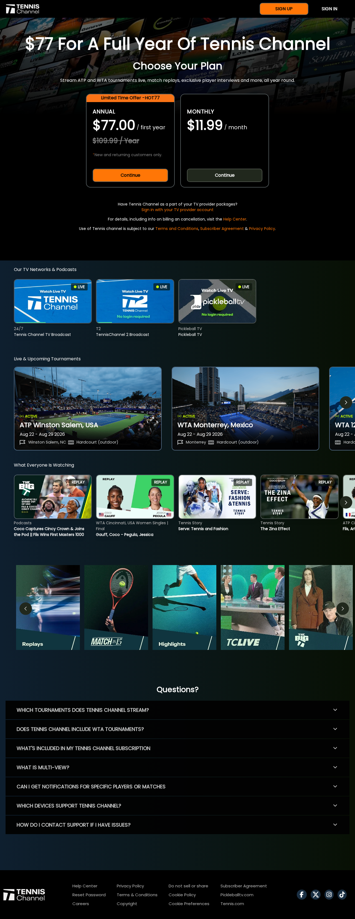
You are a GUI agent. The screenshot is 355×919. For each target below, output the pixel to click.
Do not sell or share (188, 886)
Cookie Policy (182, 895)
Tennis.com (232, 904)
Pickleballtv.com (236, 895)
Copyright (127, 904)
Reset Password (89, 895)
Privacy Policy (262, 228)
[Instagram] (330, 895)
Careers (80, 904)
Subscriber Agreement (222, 228)
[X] (317, 895)
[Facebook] (303, 895)
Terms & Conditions (137, 895)
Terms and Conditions (176, 228)
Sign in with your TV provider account (177, 209)
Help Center (234, 219)
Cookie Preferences (189, 904)
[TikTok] (343, 895)
